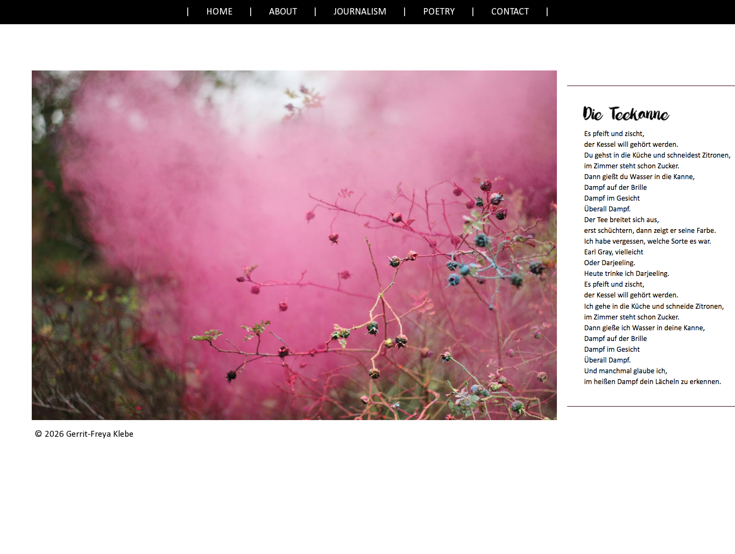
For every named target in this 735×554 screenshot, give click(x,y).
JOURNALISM (360, 12)
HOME (219, 12)
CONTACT (510, 12)
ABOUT (283, 12)
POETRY (439, 12)
